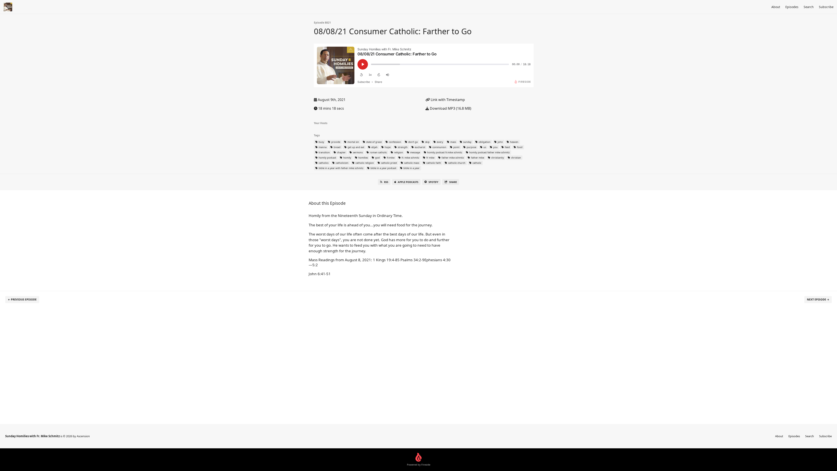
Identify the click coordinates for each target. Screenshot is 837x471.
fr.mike (390, 157)
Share (453, 182)
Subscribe (826, 7)
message (415, 152)
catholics (323, 162)
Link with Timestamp (447, 99)
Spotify (433, 182)
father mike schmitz (452, 157)
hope (387, 147)
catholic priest (388, 162)
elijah (374, 147)
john (500, 141)
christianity (497, 157)
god (377, 157)
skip (427, 141)
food (519, 147)
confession (394, 141)
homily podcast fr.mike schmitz (444, 152)
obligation (484, 141)
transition (324, 152)
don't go (413, 141)
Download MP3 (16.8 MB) (450, 108)
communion (439, 147)
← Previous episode (22, 299)
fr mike (430, 157)
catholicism (341, 162)
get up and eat (355, 147)
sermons (357, 152)
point (456, 147)
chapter (341, 152)
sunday (467, 141)
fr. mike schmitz (410, 157)
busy (321, 141)
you (495, 147)
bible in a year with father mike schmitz (340, 168)
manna (322, 147)
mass (453, 141)
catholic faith (433, 162)
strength (402, 147)
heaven (513, 141)
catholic (476, 162)
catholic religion (364, 162)
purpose (471, 147)
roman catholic (378, 152)
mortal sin (353, 141)
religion (398, 152)
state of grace (374, 141)
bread (336, 147)
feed (507, 147)
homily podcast (327, 157)
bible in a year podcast (383, 168)
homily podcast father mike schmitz (489, 152)
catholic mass (411, 162)
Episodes (791, 7)
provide (335, 141)
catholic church (456, 162)
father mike (477, 157)
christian (515, 157)
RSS (386, 182)
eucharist (419, 147)
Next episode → (818, 299)
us (484, 147)
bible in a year (411, 168)
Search (809, 7)
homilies (363, 157)
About (775, 7)
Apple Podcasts (408, 182)
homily (347, 157)
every (439, 141)
